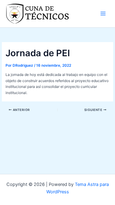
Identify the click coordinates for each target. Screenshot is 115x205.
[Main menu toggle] (103, 13)
